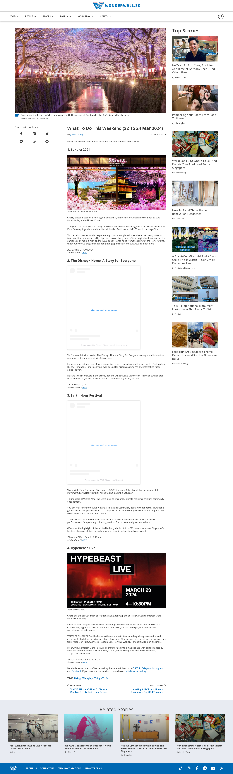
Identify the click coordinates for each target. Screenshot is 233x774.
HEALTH (104, 16)
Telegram (146, 668)
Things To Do (101, 678)
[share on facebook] (21, 133)
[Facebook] (197, 768)
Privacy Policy (93, 768)
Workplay (87, 678)
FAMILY (64, 16)
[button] (14, 16)
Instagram (157, 668)
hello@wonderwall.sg (135, 671)
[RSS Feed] (222, 768)
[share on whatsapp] (34, 141)
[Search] (220, 16)
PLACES (47, 16)
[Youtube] (213, 768)
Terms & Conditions (69, 768)
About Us (31, 768)
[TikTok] (181, 768)
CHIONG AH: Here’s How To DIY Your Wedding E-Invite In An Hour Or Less (89, 688)
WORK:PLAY (84, 16)
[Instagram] (189, 768)
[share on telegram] (21, 141)
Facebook (76, 671)
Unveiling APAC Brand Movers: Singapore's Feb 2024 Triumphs (147, 688)
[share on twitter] (47, 133)
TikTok (136, 668)
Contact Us (47, 768)
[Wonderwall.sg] (116, 5)
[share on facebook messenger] (47, 141)
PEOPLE (29, 16)
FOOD (12, 16)
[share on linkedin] (34, 133)
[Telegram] (205, 768)
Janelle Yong (76, 134)
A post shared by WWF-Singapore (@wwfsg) (104, 480)
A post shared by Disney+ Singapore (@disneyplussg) (104, 345)
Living (77, 678)
